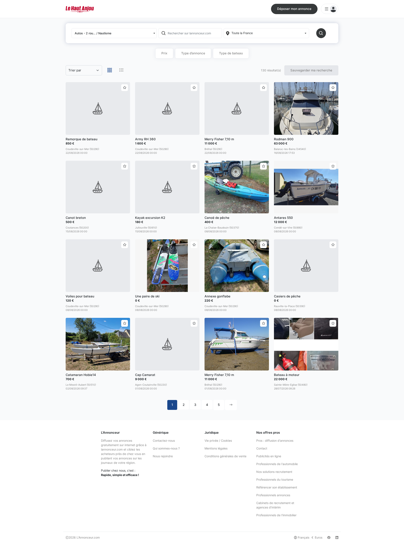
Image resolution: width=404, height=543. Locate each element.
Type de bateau (231, 53)
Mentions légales (216, 448)
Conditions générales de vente (225, 456)
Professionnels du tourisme (274, 479)
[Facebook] (328, 537)
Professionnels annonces (273, 495)
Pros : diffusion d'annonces (274, 440)
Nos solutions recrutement (274, 471)
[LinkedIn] (336, 537)
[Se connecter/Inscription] (329, 9)
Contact (261, 448)
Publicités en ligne (268, 456)
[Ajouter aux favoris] (124, 87)
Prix (164, 53)
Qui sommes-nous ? (166, 448)
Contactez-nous (164, 440)
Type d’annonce (193, 53)
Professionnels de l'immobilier (276, 515)
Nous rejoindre (163, 456)
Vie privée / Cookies (218, 440)
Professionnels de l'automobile (277, 464)
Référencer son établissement (276, 487)
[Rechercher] (321, 33)
